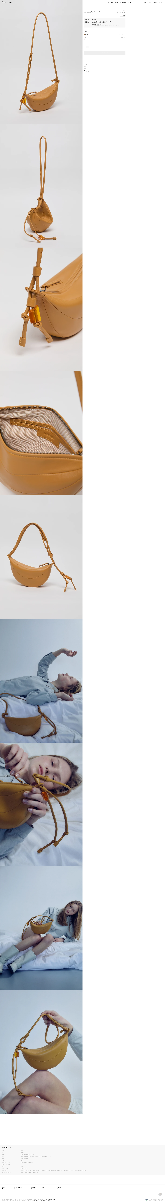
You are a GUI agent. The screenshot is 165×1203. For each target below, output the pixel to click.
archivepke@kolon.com (51, 1199)
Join (149, 2)
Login (3, 1187)
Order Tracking (46, 1188)
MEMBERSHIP (60, 1186)
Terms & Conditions (19, 1188)
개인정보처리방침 (18, 1187)
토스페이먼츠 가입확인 (45, 1200)
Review (86, 72)
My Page (4, 1188)
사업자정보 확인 (37, 1200)
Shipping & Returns (89, 71)
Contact (33, 1188)
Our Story (33, 1187)
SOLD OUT (105, 53)
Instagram (59, 1187)
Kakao (58, 1188)
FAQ (43, 1187)
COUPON (123, 15)
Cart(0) (160, 2)
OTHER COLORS (121, 34)
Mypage (155, 2)
